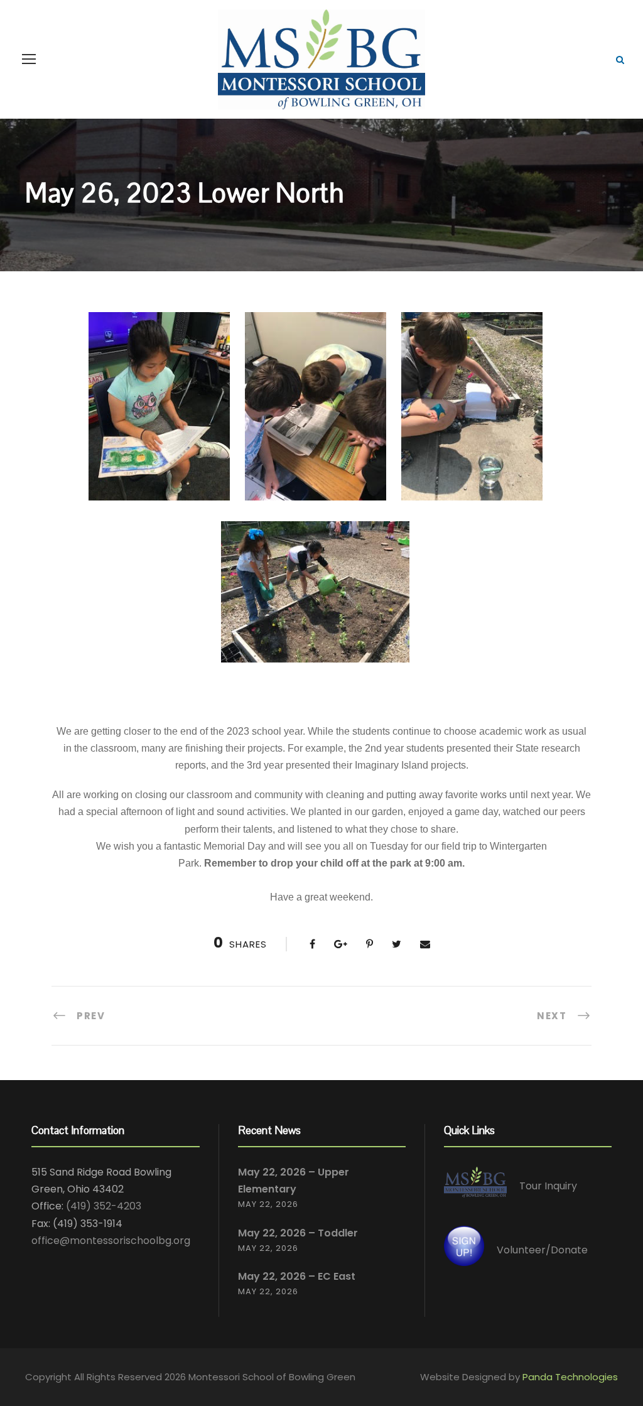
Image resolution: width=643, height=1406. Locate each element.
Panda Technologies (570, 1376)
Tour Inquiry (548, 1186)
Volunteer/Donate (542, 1250)
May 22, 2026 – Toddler (298, 1233)
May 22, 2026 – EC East (296, 1276)
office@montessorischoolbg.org (110, 1240)
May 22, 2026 (268, 1204)
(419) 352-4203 (103, 1206)
